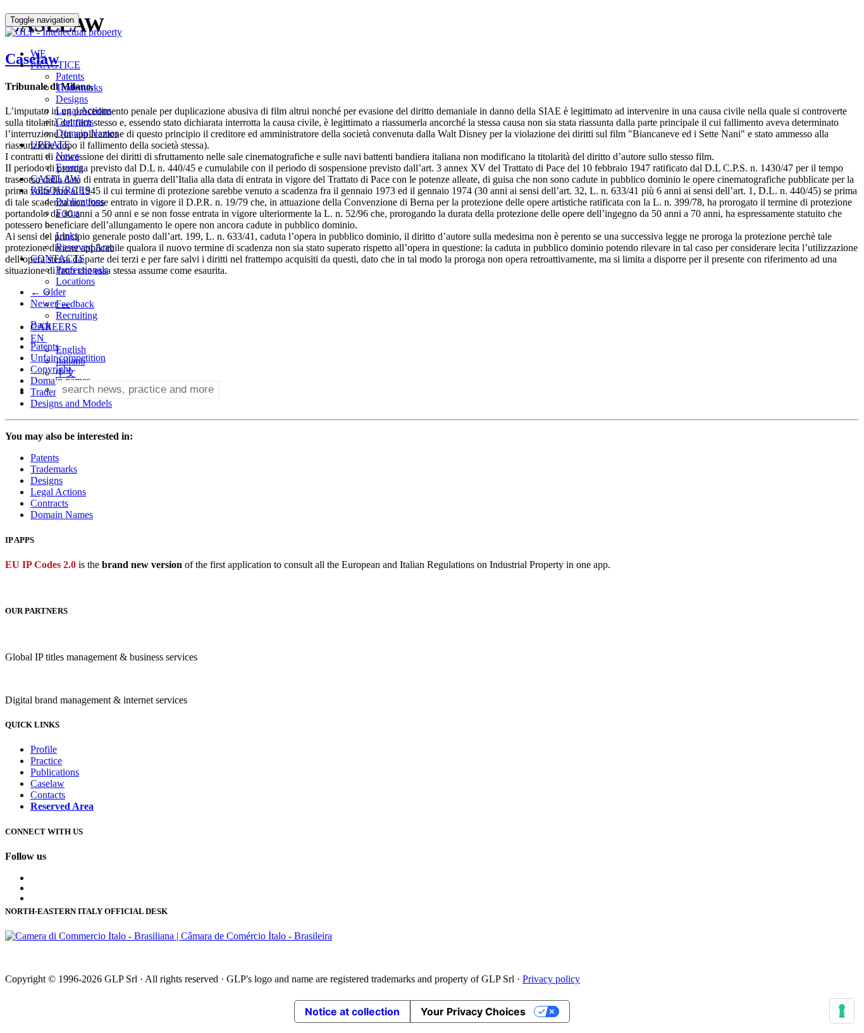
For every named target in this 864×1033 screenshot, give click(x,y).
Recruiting (76, 315)
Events (69, 167)
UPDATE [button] (50, 144)
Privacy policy (551, 979)
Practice (46, 760)
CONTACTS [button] (57, 258)
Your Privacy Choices (473, 1011)
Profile (43, 749)
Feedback (75, 304)
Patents (70, 76)
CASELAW (55, 178)
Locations (75, 281)
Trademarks (79, 87)
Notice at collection (352, 1011)
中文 (66, 373)
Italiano (70, 361)
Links (67, 235)
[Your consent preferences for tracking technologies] (842, 1011)
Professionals (82, 269)
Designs (72, 99)
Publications (80, 201)
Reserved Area (85, 247)
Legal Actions (83, 110)
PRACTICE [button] (55, 64)
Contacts (47, 794)
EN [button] (38, 338)
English (71, 349)
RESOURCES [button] (60, 190)
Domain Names (87, 133)
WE (38, 53)
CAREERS (53, 326)
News (67, 156)
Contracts (75, 121)
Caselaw (47, 783)
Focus (68, 212)
